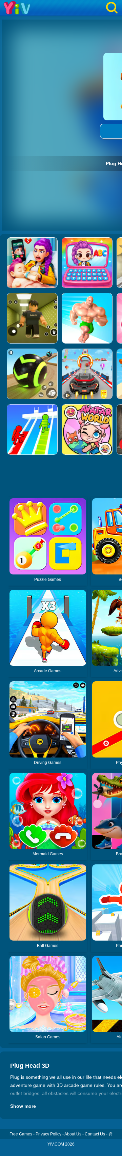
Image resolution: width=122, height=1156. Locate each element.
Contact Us (95, 1134)
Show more (23, 1106)
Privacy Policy (48, 1134)
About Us (72, 1134)
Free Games (20, 1134)
